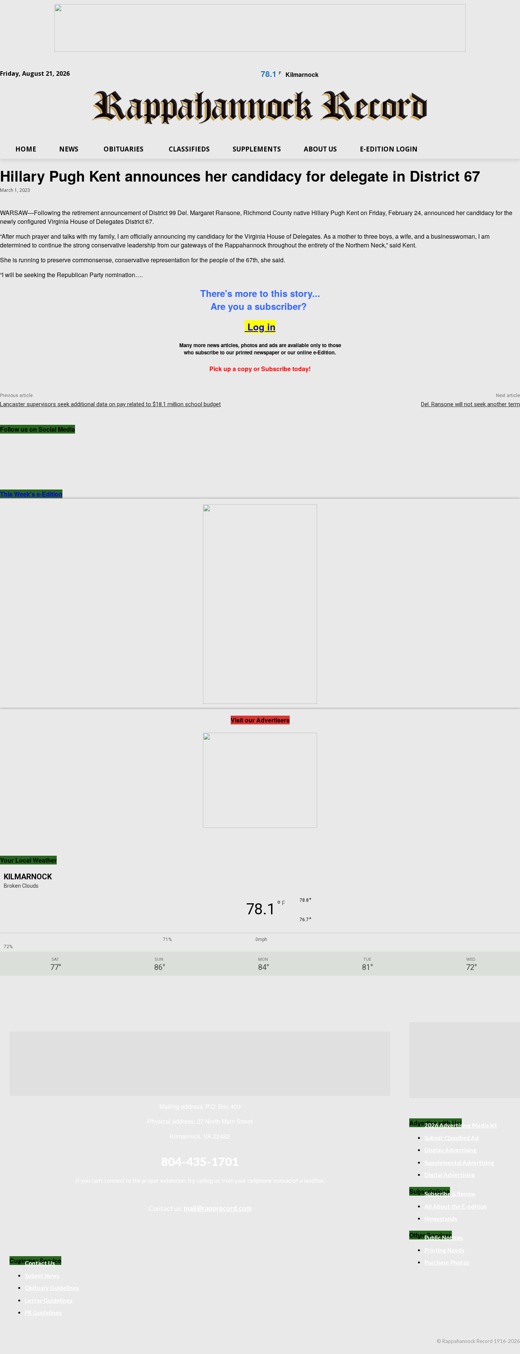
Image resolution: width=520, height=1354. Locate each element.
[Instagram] (45, 446)
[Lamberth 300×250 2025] (260, 825)
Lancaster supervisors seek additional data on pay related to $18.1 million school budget (110, 404)
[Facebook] (13, 446)
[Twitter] (76, 446)
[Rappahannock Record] (260, 108)
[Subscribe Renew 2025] (260, 49)
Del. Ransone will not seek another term (470, 404)
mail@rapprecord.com (218, 1208)
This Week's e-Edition (31, 494)
